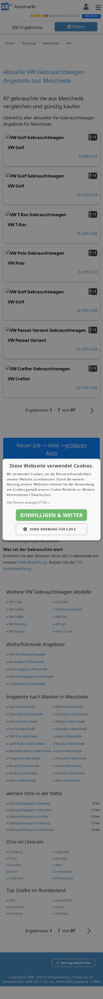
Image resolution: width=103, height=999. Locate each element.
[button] (52, 502)
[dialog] (52, 499)
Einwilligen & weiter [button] (51, 514)
